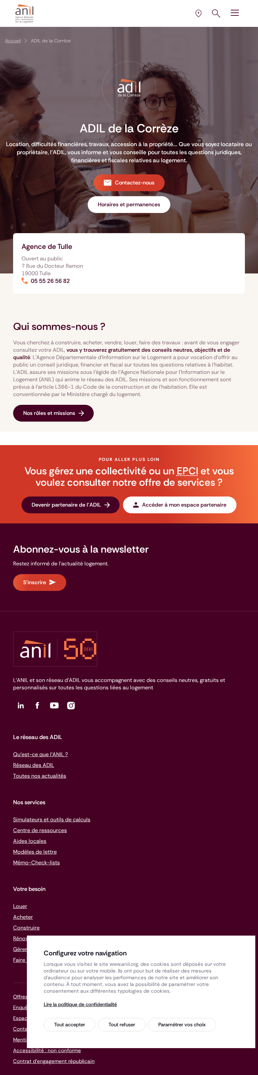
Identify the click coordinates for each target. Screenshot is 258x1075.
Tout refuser (122, 1024)
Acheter (23, 916)
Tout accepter (69, 1024)
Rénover (23, 938)
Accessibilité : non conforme (47, 1050)
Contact (23, 1029)
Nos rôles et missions (49, 413)
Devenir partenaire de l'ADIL (66, 504)
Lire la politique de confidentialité (80, 1004)
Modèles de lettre (35, 851)
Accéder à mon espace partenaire (184, 504)
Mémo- (36, 862)
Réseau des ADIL (33, 765)
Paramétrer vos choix (182, 1024)
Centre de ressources (40, 830)
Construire (26, 927)
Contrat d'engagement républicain (54, 1061)
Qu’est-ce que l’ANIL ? (40, 754)
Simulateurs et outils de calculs (51, 819)
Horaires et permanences (129, 204)
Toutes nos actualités (39, 775)
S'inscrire (34, 582)
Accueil (13, 41)
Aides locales (29, 841)
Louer (20, 906)
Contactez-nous (135, 182)
